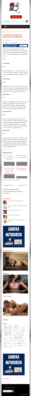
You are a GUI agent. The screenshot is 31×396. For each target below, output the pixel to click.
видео (14, 329)
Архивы (5, 320)
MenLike (4, 31)
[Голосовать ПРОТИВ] (10, 180)
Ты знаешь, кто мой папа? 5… (9, 176)
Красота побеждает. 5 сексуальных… (21, 163)
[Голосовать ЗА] (17, 179)
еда (13, 333)
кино (11, 335)
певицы (23, 339)
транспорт (14, 345)
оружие (18, 339)
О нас (5, 387)
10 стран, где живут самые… (14, 210)
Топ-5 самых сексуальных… (9, 163)
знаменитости (20, 333)
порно (15, 341)
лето (26, 335)
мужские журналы (12, 339)
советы (24, 343)
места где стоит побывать (8, 337)
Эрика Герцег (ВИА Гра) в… (14, 215)
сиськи (19, 343)
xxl (20, 325)
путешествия (21, 341)
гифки (19, 329)
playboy (16, 325)
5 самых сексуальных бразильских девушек (14, 32)
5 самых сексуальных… (22, 177)
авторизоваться (6, 193)
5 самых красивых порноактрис (15, 200)
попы (11, 341)
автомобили (8, 327)
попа (4, 341)
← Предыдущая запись (8, 185)
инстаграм (6, 335)
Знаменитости (7, 251)
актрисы (16, 327)
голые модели (17, 331)
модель (6, 339)
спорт (5, 345)
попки (7, 341)
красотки (12, 42)
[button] (15, 261)
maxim (10, 325)
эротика (5, 347)
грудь (22, 331)
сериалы (10, 343)
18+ (5, 326)
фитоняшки (20, 345)
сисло (14, 343)
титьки (10, 345)
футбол (25, 345)
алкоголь (22, 327)
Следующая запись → (23, 185)
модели (15, 42)
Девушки (9, 31)
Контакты (13, 387)
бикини (10, 329)
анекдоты (5, 329)
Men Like (22, 394)
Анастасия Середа (8, 40)
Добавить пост (16, 16)
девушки (7, 333)
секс (5, 343)
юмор (10, 347)
